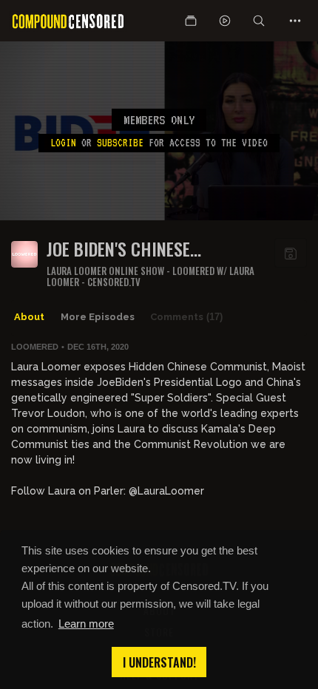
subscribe (120, 143)
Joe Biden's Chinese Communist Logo (118, 248)
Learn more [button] (86, 623)
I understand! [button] (159, 662)
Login (63, 143)
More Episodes (98, 316)
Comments (186, 316)
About (29, 316)
